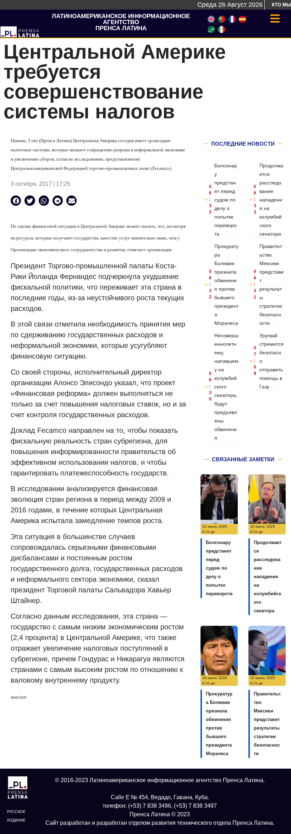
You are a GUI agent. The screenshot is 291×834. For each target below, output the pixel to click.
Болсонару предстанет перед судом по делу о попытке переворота (225, 200)
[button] (16, 200)
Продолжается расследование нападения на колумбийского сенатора (271, 200)
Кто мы (281, 4)
